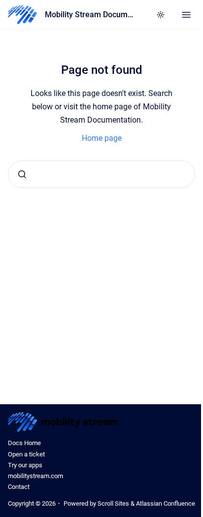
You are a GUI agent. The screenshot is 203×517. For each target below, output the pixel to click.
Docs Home (24, 443)
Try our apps (25, 465)
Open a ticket (26, 454)
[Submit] (22, 174)
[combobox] (101, 174)
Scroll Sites (113, 503)
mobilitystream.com (35, 476)
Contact (19, 486)
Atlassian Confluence (165, 503)
